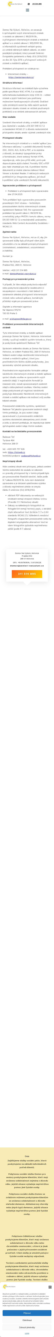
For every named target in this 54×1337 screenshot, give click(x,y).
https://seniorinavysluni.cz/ (21, 77)
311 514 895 (37, 4)
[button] (50, 1287)
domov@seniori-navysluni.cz (23, 273)
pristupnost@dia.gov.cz (20, 319)
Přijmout (27, 1313)
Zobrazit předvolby (27, 1327)
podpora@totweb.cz (30, 455)
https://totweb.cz (16, 452)
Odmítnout (27, 1320)
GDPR (27, 1333)
